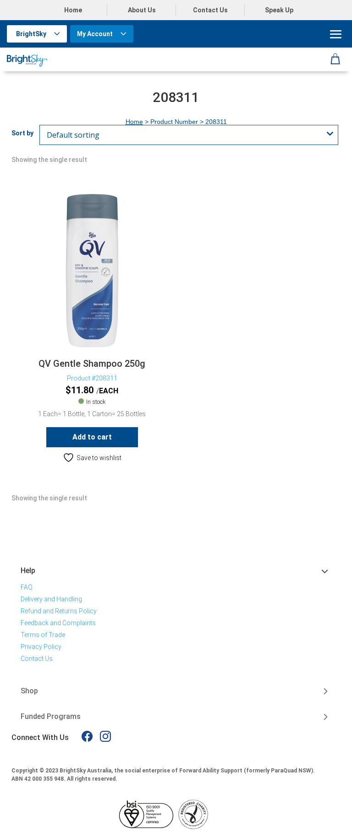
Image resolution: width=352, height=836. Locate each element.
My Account (95, 34)
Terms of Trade (43, 634)
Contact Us (210, 10)
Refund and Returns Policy (59, 611)
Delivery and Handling (51, 599)
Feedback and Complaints (58, 623)
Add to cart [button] (92, 437)
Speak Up (279, 10)
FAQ (27, 587)
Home (73, 10)
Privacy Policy (41, 646)
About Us (142, 10)
